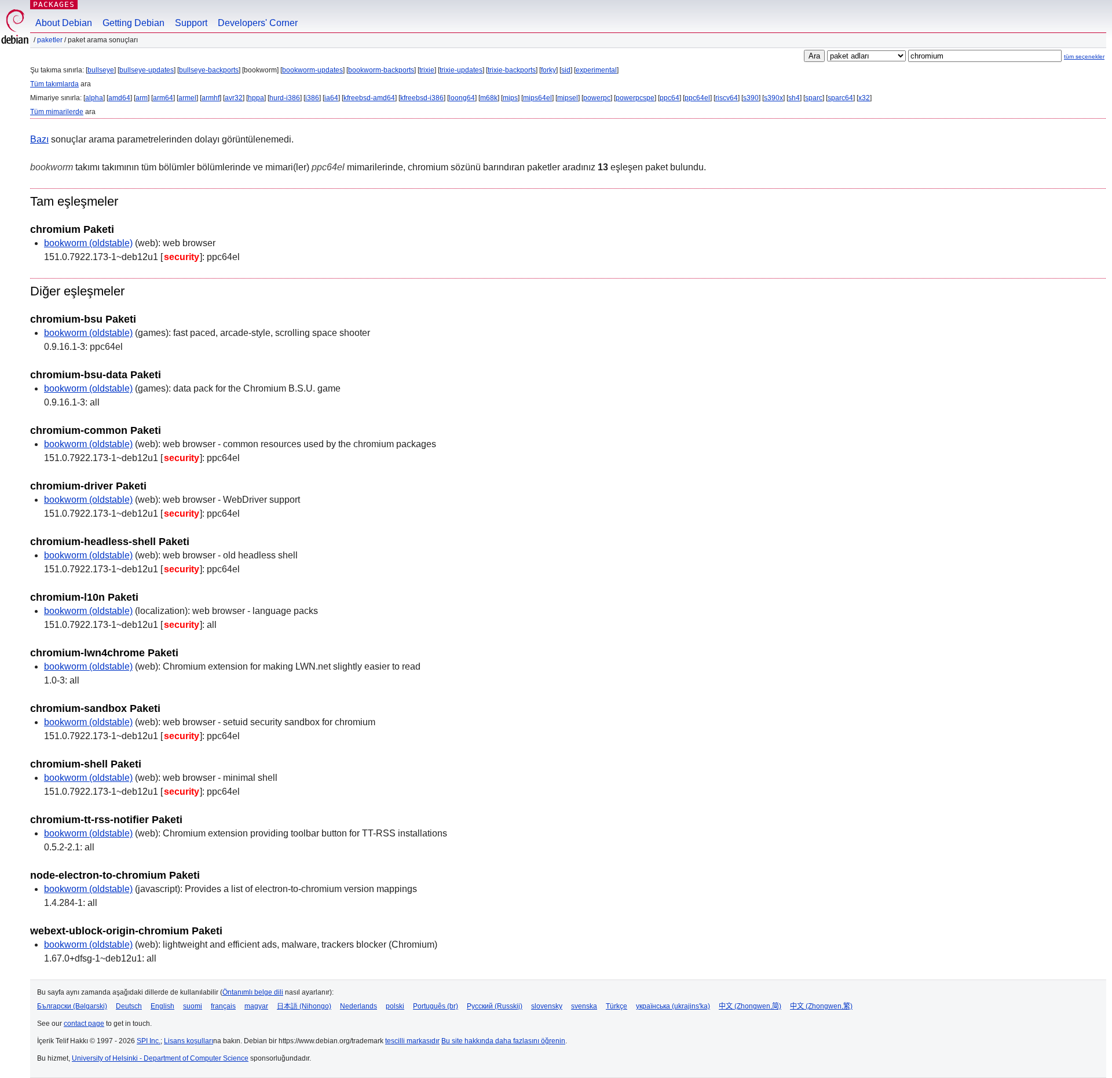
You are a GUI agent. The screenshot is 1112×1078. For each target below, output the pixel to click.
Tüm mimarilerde (56, 112)
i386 (312, 98)
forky (548, 70)
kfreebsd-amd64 (369, 98)
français (223, 1006)
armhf (211, 98)
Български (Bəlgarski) (72, 1006)
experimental (596, 70)
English (162, 1006)
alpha (94, 98)
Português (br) (435, 1006)
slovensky (546, 1006)
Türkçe (616, 1006)
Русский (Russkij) (494, 1006)
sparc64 (840, 98)
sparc (813, 98)
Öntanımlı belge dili (252, 992)
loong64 (462, 98)
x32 (864, 98)
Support (191, 23)
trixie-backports (512, 70)
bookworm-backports (381, 70)
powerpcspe (635, 98)
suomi (192, 1006)
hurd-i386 (284, 98)
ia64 (331, 98)
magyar (256, 1006)
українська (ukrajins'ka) (673, 1006)
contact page (84, 1023)
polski (395, 1006)
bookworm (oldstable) (88, 243)
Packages (54, 4)
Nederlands (358, 1006)
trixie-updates (461, 70)
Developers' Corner (258, 23)
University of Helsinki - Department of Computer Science (160, 1058)
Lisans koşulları (188, 1041)
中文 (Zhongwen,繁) (821, 1006)
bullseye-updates (146, 70)
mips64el (537, 98)
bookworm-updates (312, 70)
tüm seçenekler (1084, 56)
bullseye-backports (209, 70)
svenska (584, 1006)
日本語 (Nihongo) (304, 1006)
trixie (426, 70)
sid (565, 70)
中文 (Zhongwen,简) (750, 1006)
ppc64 (669, 98)
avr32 (234, 98)
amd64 (119, 98)
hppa (256, 98)
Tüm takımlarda (54, 84)
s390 (751, 98)
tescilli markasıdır (412, 1041)
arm (142, 98)
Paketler (50, 40)
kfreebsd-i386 (422, 98)
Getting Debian (133, 23)
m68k (489, 98)
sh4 (794, 98)
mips (510, 98)
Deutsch (129, 1006)
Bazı (39, 139)
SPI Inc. (148, 1041)
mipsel (567, 98)
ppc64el (697, 98)
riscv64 (726, 98)
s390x (773, 98)
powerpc (596, 98)
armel (187, 98)
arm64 (163, 98)
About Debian (63, 23)
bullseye (100, 70)
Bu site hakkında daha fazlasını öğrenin (503, 1041)
